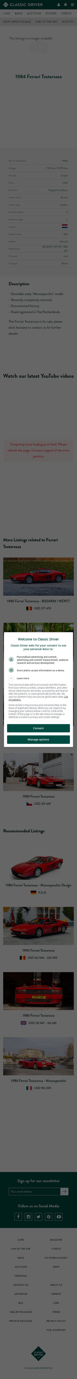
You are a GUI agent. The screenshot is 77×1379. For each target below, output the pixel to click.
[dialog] (38, 689)
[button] (39, 678)
